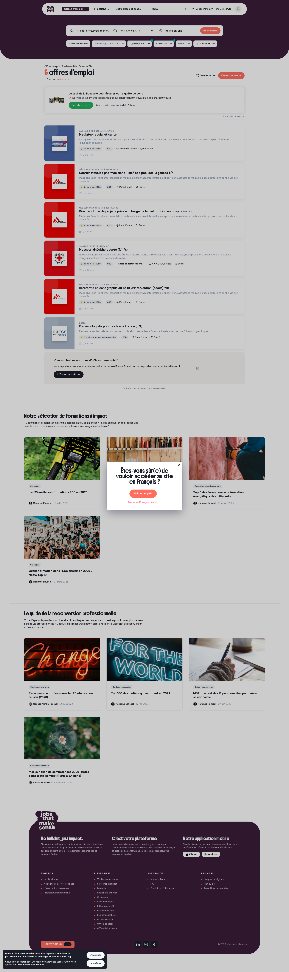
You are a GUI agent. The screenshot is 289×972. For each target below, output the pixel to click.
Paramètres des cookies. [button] (31, 964)
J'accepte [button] (95, 955)
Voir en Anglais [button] (143, 493)
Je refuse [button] (95, 963)
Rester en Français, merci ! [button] (143, 502)
